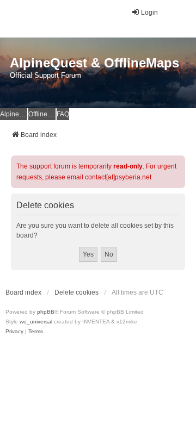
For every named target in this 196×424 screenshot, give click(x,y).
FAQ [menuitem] (63, 114)
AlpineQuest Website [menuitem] (13, 114)
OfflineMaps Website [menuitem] (42, 114)
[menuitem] (14, 331)
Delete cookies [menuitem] (76, 292)
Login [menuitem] (149, 12)
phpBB (45, 312)
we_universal (36, 322)
